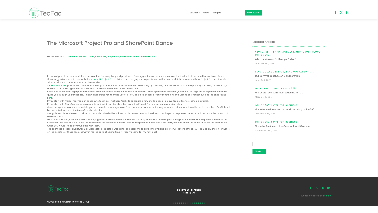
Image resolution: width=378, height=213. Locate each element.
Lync (91, 56)
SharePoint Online (56, 85)
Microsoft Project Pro (102, 79)
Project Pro (113, 56)
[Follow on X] (341, 12)
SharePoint (126, 56)
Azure (259, 51)
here (49, 97)
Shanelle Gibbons (77, 56)
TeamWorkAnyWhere (300, 71)
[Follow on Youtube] (328, 187)
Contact (253, 12)
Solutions (195, 12)
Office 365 (100, 56)
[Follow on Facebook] (335, 12)
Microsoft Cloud (308, 51)
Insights (217, 12)
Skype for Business (284, 105)
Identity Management (279, 51)
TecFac (327, 195)
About (206, 12)
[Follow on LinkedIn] (347, 12)
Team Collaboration (144, 56)
